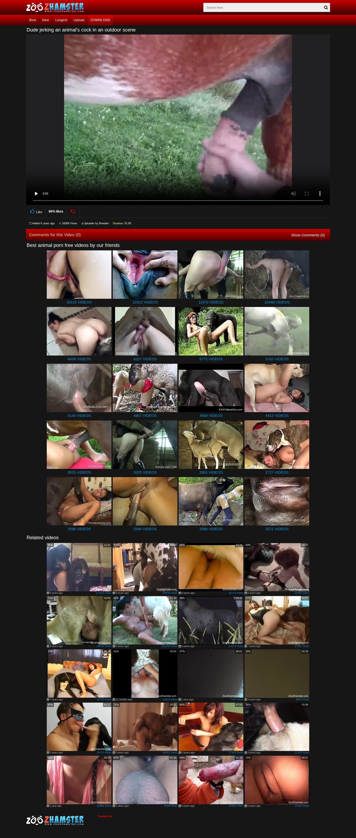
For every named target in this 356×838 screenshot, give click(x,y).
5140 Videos (79, 416)
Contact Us (105, 816)
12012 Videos (145, 302)
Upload (79, 20)
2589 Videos (211, 529)
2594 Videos (145, 529)
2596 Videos (79, 529)
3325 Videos (145, 472)
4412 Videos (277, 416)
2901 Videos (211, 472)
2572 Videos (277, 529)
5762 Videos (277, 359)
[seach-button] (326, 7)
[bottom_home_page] (62, 820)
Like (39, 212)
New (45, 20)
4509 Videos (211, 416)
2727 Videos (277, 472)
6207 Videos (145, 359)
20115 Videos (79, 302)
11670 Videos (211, 302)
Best (32, 20)
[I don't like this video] (73, 211)
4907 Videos (145, 416)
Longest (61, 20)
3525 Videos (79, 472)
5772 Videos (211, 359)
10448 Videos (277, 302)
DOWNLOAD (100, 20)
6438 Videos (79, 359)
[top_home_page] (57, 7)
